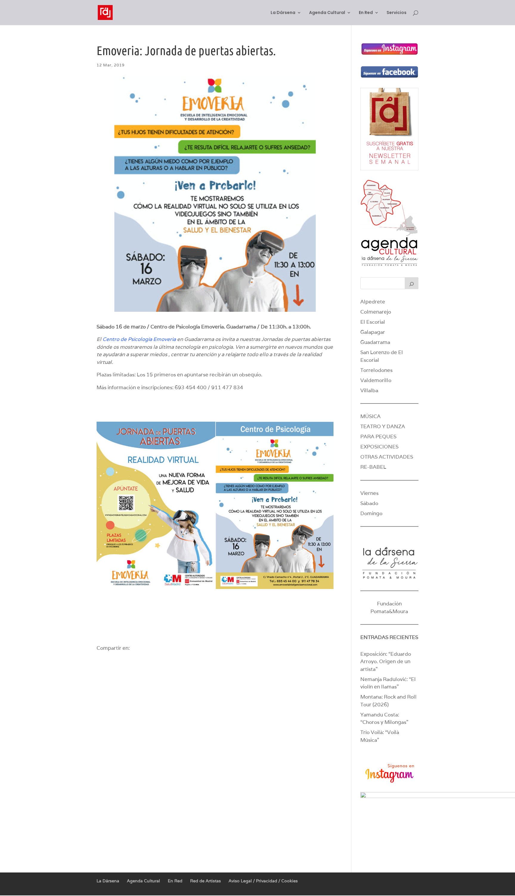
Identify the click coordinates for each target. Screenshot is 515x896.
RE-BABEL (373, 467)
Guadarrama (375, 342)
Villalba (369, 390)
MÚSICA (370, 416)
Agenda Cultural (327, 12)
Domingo (371, 513)
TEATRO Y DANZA (382, 426)
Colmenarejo (375, 311)
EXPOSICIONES (379, 446)
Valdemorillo (375, 380)
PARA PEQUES (378, 436)
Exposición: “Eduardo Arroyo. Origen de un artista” (385, 661)
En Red (366, 12)
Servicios (397, 12)
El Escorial (372, 322)
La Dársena (283, 12)
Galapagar (372, 332)
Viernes (369, 493)
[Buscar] (411, 283)
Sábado (369, 503)
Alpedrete (372, 301)
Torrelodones (376, 370)
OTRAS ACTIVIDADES (386, 457)
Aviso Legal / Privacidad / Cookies (263, 880)
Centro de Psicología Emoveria (139, 339)
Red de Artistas (205, 880)
